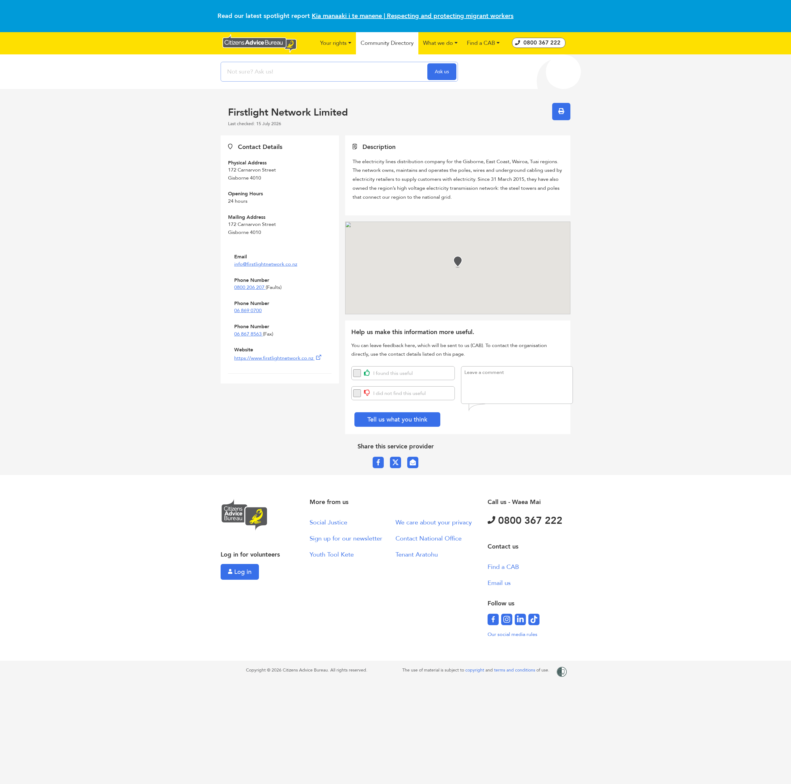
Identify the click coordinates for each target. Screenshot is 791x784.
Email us (499, 583)
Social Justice (328, 522)
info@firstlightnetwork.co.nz (265, 264)
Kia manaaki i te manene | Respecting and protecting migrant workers (413, 16)
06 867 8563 (248, 334)
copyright (475, 670)
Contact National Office (429, 538)
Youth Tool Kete (332, 554)
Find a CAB (503, 567)
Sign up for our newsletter (346, 538)
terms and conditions (515, 670)
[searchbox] (324, 71)
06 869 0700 (248, 310)
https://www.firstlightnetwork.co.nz (274, 358)
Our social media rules (512, 634)
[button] (335, 43)
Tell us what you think (397, 419)
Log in (242, 572)
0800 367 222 (528, 521)
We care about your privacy (434, 522)
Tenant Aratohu (417, 554)
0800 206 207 (250, 287)
